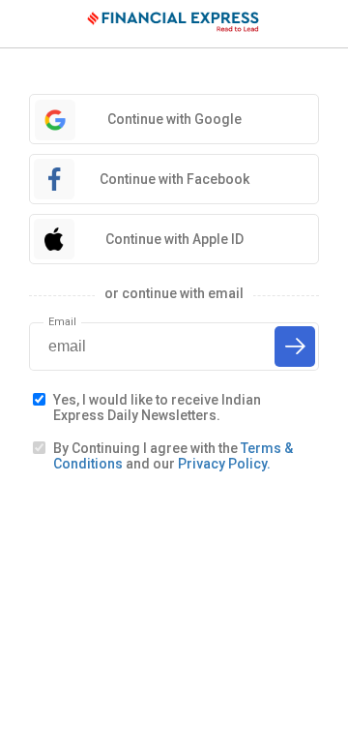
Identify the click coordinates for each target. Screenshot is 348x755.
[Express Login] (174, 24)
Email (62, 322)
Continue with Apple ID (174, 239)
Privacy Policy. (224, 463)
